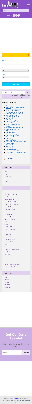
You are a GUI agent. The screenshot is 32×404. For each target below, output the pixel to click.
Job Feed (8, 400)
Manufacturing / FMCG (10, 199)
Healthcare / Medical (9, 242)
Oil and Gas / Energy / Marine (11, 201)
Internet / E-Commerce (10, 219)
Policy (4, 400)
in (18, 15)
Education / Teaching (9, 216)
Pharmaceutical (8, 234)
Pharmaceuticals (8, 262)
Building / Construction (10, 229)
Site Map (18, 400)
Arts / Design (7, 259)
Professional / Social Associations (12, 249)
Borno (6, 179)
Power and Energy (9, 236)
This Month (7, 284)
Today (6, 277)
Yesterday (7, 279)
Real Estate (7, 254)
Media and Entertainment (10, 221)
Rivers (6, 181)
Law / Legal (7, 257)
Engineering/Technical (10, 209)
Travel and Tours (8, 247)
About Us (27, 400)
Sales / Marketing (9, 214)
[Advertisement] (16, 35)
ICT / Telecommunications (10, 196)
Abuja (6, 174)
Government (7, 211)
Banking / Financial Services (11, 204)
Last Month (7, 287)
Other (6, 231)
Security (6, 244)
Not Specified (8, 176)
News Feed (13, 400)
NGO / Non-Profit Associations (11, 194)
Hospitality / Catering (9, 206)
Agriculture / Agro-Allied (10, 239)
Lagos (6, 171)
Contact (22, 400)
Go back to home (9, 158)
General (6, 224)
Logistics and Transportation (11, 226)
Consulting (7, 191)
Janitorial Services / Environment (12, 264)
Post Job (16, 55)
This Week (7, 282)
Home (16, 402)
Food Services (8, 252)
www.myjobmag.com (15, 398)
